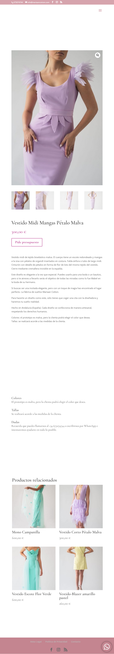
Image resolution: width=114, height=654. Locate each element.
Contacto (75, 641)
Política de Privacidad (56, 641)
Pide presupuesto (27, 242)
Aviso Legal (36, 641)
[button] (97, 55)
